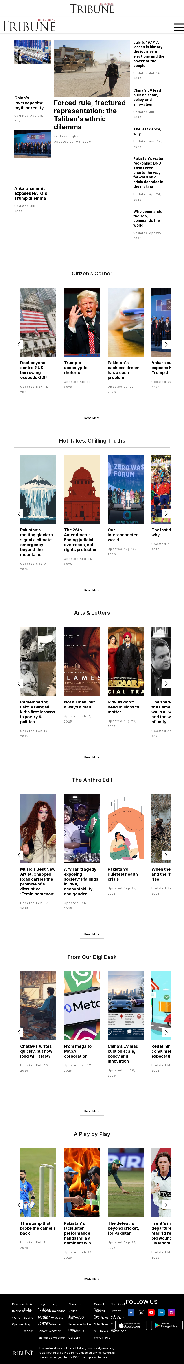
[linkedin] (162, 1312)
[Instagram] (172, 1312)
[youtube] (152, 1312)
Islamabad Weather (51, 1337)
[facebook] (132, 1312)
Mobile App (118, 1331)
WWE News (102, 1337)
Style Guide (119, 1304)
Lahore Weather (49, 1331)
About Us (74, 1304)
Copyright (117, 1317)
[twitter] (142, 1312)
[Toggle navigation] (177, 25)
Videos (29, 1331)
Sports (28, 1317)
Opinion (17, 1324)
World (16, 1317)
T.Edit (28, 1311)
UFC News (101, 1317)
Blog (27, 1324)
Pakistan (18, 1304)
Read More (92, 418)
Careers (74, 1337)
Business (18, 1311)
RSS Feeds (75, 1317)
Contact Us (76, 1331)
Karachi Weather (49, 1324)
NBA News (101, 1324)
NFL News (101, 1331)
